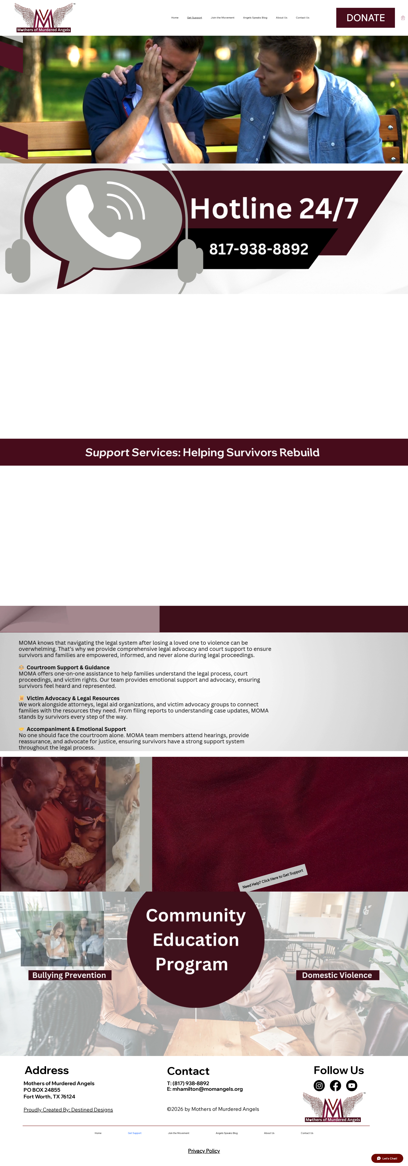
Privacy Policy (204, 1151)
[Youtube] (351, 1085)
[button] (403, 18)
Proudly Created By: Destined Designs (68, 1109)
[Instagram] (319, 1085)
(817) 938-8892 (190, 1083)
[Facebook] (335, 1085)
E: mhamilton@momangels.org (205, 1089)
